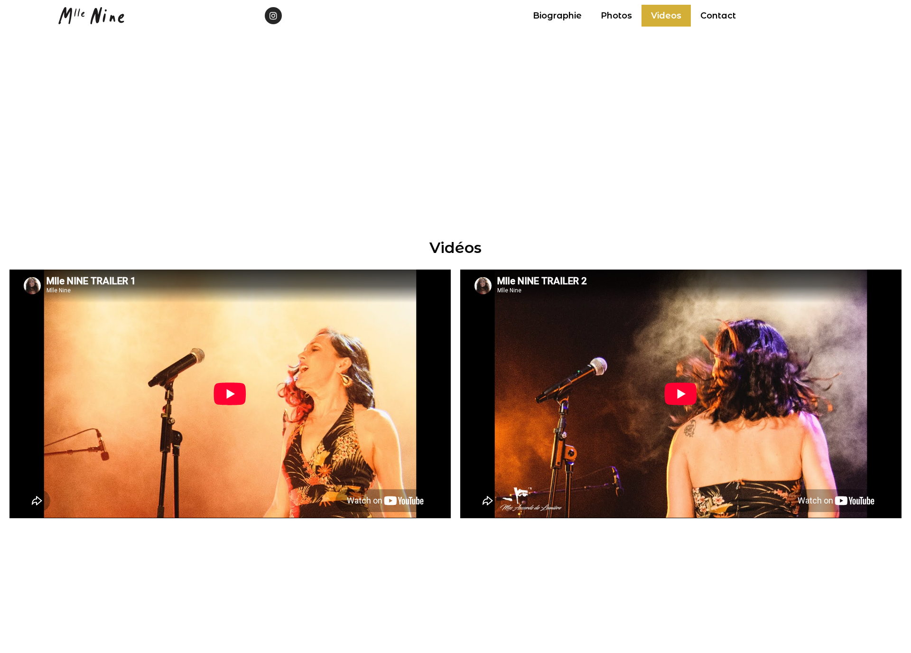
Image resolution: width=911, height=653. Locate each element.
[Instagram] (273, 15)
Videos (666, 15)
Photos (616, 15)
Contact (718, 15)
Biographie (557, 15)
